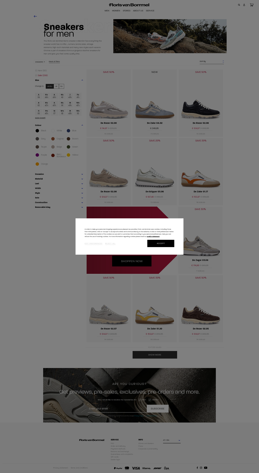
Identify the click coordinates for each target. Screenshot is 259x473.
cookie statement (153, 236)
